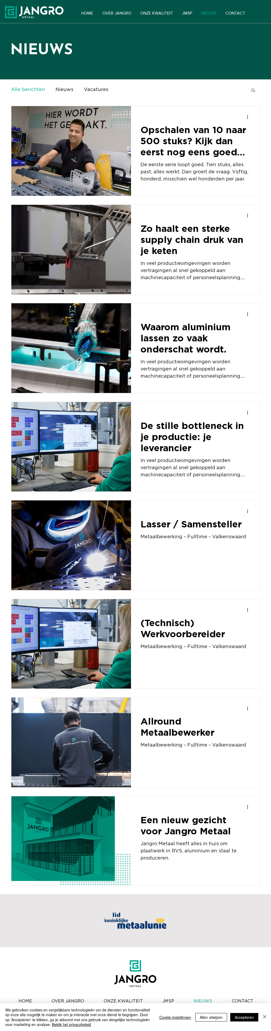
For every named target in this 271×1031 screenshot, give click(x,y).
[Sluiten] (264, 1017)
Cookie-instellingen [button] (175, 1017)
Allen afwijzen (211, 1017)
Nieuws (64, 89)
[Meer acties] (249, 117)
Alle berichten (28, 89)
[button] (253, 90)
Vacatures (96, 89)
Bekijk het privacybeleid (71, 1024)
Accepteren (244, 1017)
